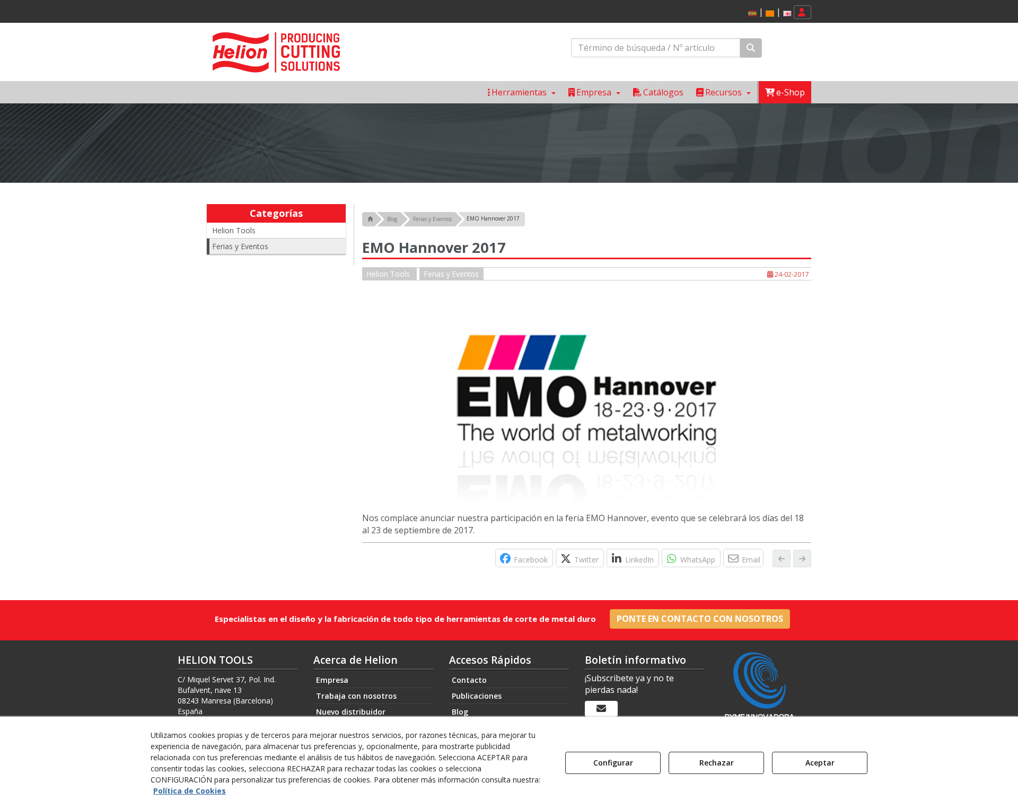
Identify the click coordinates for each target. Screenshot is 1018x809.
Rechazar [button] (716, 763)
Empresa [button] (332, 680)
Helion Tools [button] (234, 230)
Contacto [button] (469, 680)
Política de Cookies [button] (189, 791)
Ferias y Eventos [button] (240, 246)
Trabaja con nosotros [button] (356, 696)
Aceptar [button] (820, 763)
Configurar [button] (613, 763)
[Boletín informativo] (601, 709)
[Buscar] (751, 48)
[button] (770, 13)
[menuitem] (768, 12)
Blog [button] (460, 712)
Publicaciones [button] (477, 696)
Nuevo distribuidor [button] (350, 712)
